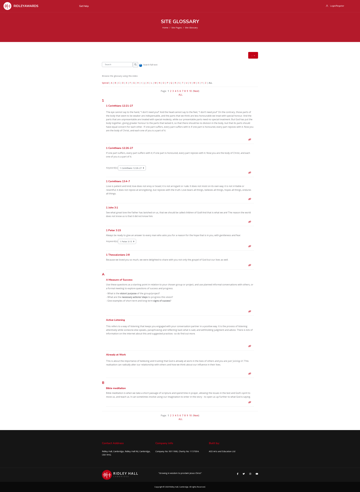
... (254, 55)
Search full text (150, 64)
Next (196, 91)
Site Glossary (191, 27)
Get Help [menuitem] (84, 6)
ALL (181, 94)
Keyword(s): (112, 167)
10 (190, 91)
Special (105, 82)
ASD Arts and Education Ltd (222, 451)
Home (165, 27)
